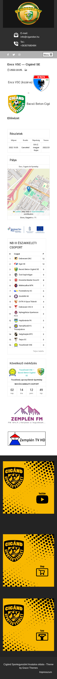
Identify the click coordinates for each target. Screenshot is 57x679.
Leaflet (18, 211)
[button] (28, 189)
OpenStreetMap (38, 211)
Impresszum (45, 672)
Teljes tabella (38, 351)
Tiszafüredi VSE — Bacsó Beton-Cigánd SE (26, 373)
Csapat (17, 254)
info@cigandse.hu (29, 37)
